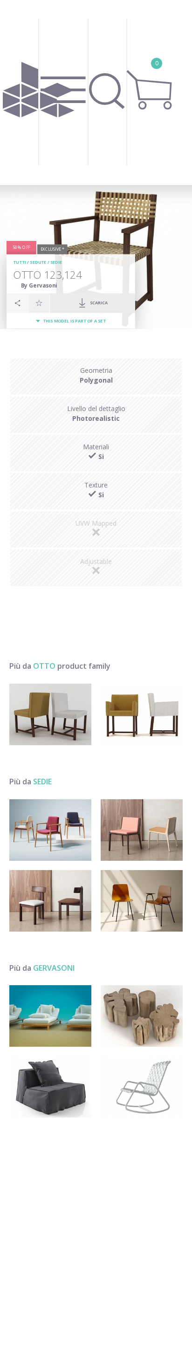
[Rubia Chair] (50, 901)
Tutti (19, 262)
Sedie (56, 262)
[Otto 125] (50, 714)
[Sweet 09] (50, 1087)
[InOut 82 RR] (50, 1016)
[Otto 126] (142, 714)
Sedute (38, 262)
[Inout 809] (142, 1087)
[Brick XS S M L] (142, 1016)
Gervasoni (54, 968)
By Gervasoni (39, 285)
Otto (44, 666)
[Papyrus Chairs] (142, 901)
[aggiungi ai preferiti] (39, 303)
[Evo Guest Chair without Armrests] (142, 830)
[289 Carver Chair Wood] (50, 830)
